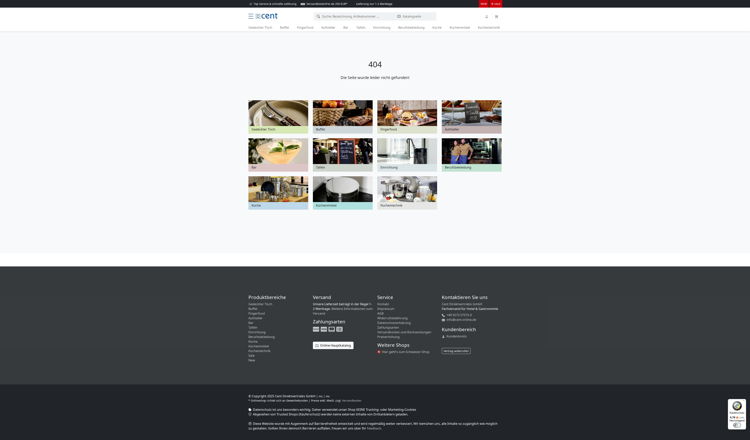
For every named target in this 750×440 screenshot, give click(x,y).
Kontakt (383, 304)
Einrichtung (381, 27)
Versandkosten (352, 400)
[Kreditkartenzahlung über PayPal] (324, 329)
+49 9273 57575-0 (459, 315)
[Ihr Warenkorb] (496, 15)
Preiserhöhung (388, 337)
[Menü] (743, 401)
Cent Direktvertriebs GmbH (462, 304)
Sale (251, 355)
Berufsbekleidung (411, 27)
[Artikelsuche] (318, 16)
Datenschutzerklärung (394, 323)
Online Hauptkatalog (335, 345)
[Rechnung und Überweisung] (339, 329)
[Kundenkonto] (487, 16)
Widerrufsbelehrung (392, 318)
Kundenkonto (456, 336)
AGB (380, 313)
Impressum (385, 309)
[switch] (737, 425)
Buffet (284, 27)
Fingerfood (305, 27)
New (251, 360)
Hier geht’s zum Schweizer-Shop (405, 352)
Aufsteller (328, 27)
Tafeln (360, 27)
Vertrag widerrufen (456, 351)
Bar (345, 27)
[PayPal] (316, 329)
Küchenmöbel (460, 27)
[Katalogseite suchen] (399, 16)
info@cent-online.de (461, 320)
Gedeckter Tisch (260, 27)
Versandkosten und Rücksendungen (404, 332)
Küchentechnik (489, 27)
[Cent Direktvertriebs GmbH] (267, 15)
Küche (437, 27)
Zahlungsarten (388, 327)
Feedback (374, 428)
